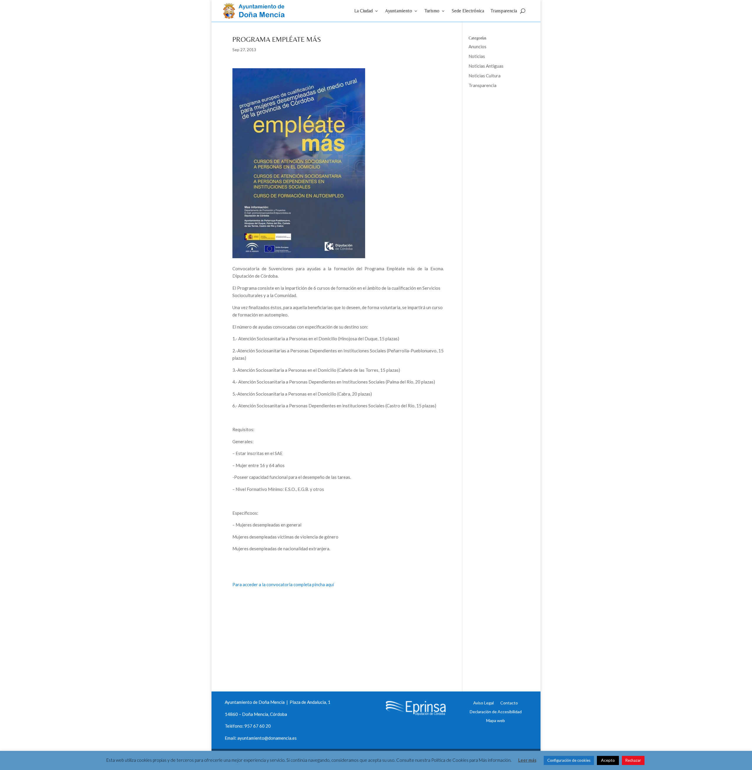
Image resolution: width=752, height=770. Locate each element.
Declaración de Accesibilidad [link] (496, 711)
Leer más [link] (527, 760)
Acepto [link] (608, 760)
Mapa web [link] (495, 720)
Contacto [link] (509, 702)
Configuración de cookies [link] (568, 760)
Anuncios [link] (477, 46)
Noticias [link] (477, 56)
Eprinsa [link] (491, 104)
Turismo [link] (431, 11)
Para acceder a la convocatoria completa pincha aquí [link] (283, 584)
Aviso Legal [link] (483, 702)
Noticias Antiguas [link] (486, 66)
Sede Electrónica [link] (468, 11)
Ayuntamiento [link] (398, 11)
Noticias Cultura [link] (485, 75)
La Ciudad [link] (363, 11)
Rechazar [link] (633, 760)
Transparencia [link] (504, 11)
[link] (256, 17)
